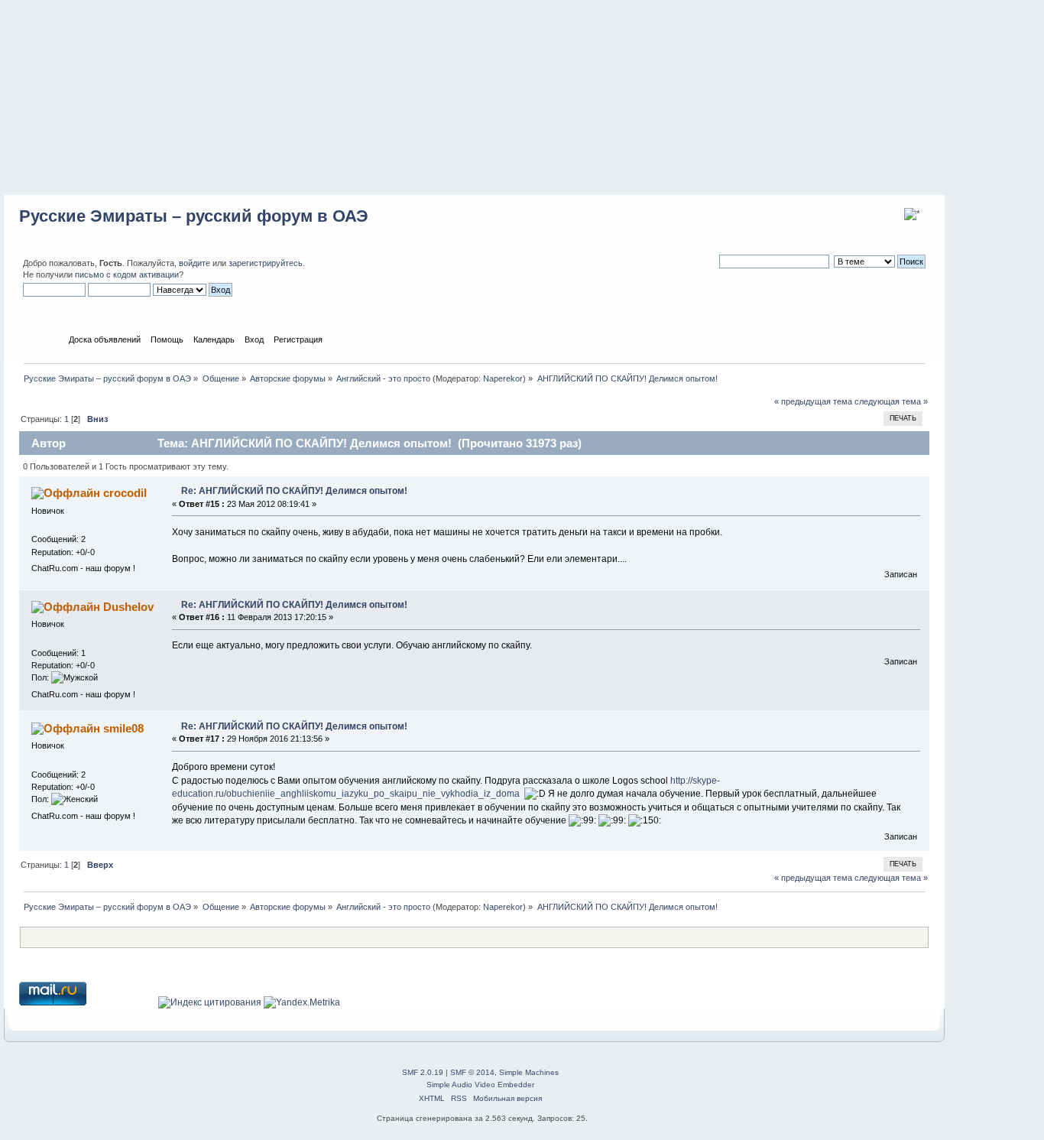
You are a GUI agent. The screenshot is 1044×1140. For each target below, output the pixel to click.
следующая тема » (891, 401)
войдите (194, 263)
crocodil (125, 492)
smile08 (123, 728)
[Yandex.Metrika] (302, 1002)
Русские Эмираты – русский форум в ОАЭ (193, 216)
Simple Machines (529, 1072)
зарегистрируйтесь (266, 263)
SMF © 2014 (472, 1072)
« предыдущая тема (813, 401)
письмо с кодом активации (127, 274)
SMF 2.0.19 (422, 1072)
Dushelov (128, 606)
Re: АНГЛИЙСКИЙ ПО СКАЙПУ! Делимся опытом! (294, 491)
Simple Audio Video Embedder (480, 1084)
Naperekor (503, 378)
